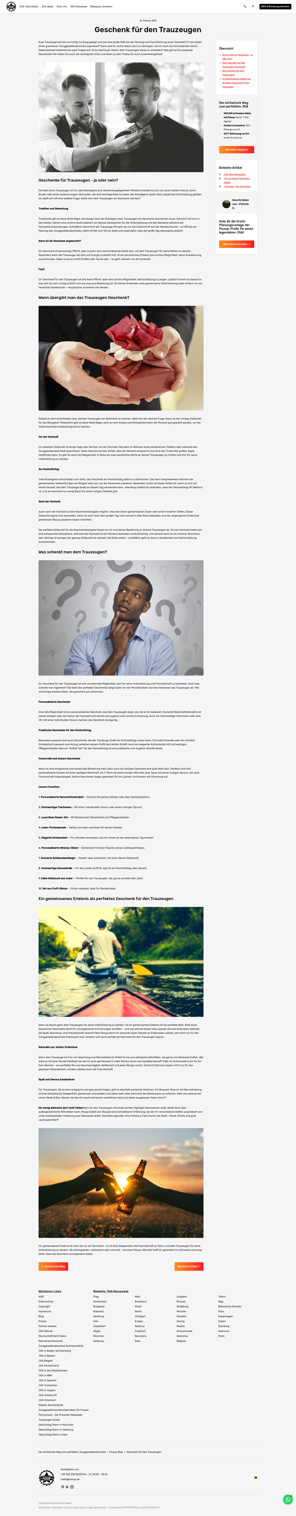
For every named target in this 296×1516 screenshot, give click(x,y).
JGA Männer (46, 1331)
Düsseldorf (99, 1326)
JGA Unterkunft (48, 1395)
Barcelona (141, 1336)
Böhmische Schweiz (230, 1306)
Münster (181, 1311)
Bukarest (98, 1311)
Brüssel (181, 1301)
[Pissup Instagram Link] (72, 1487)
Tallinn (222, 1296)
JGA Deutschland (49, 1365)
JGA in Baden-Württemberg (55, 1350)
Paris (221, 1311)
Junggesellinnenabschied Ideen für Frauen (64, 1410)
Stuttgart (140, 1316)
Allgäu (97, 1331)
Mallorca (140, 1326)
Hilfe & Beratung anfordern (275, 6)
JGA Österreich (47, 1400)
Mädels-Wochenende (51, 1405)
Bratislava (140, 1301)
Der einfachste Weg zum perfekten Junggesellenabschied (72, 1452)
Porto (221, 1336)
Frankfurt (140, 1331)
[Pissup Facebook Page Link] (62, 1487)
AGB (41, 1296)
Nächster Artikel (188, 1266)
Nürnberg (223, 1326)
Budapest (99, 1306)
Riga (220, 1301)
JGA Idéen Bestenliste (234, 174)
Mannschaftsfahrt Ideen (52, 1336)
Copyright (44, 1306)
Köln (95, 1321)
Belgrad (181, 1341)
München (98, 1336)
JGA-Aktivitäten (28, 6)
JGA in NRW (45, 1375)
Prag (96, 1296)
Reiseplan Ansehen (101, 6)
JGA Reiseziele (78, 6)
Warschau (182, 1336)
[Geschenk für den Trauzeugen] (255, 1477)
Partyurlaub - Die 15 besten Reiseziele (60, 1414)
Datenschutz (46, 1301)
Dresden (181, 1316)
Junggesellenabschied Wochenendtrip (61, 1345)
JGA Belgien (46, 1360)
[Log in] (253, 6)
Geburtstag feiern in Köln (53, 1434)
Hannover (224, 1331)
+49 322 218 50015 (71, 1474)
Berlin (138, 1311)
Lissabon (182, 1296)
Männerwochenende (50, 1341)
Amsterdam (100, 1301)
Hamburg (98, 1316)
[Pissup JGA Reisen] (11, 7)
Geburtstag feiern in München (56, 1424)
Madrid (181, 1326)
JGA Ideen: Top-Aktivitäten (237, 186)
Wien (137, 1296)
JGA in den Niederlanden (53, 1370)
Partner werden (48, 1326)
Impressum (45, 1311)
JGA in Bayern (47, 1355)
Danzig (181, 1321)
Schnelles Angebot (237, 149)
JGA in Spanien (47, 1380)
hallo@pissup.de (70, 1479)
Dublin (222, 1321)
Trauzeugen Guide (49, 1419)
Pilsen (138, 1306)
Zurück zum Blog (54, 1266)
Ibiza (137, 1341)
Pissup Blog (116, 1452)
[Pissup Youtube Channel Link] (67, 1487)
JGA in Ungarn (47, 1390)
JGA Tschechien (48, 1385)
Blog (41, 1316)
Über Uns (61, 6)
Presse (42, 1321)
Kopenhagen (225, 1316)
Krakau (139, 1321)
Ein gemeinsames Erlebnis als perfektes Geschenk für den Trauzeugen (236, 83)
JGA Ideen (47, 6)
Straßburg (182, 1306)
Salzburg (98, 1341)
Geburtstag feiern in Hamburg (56, 1429)
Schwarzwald (184, 1331)
